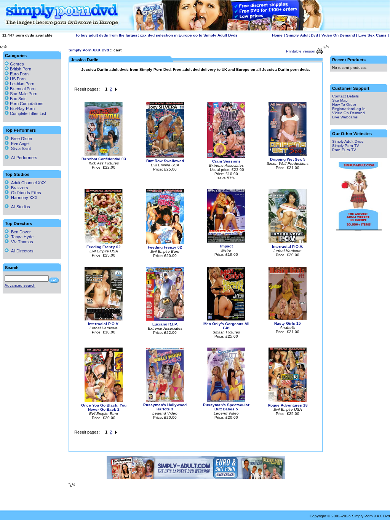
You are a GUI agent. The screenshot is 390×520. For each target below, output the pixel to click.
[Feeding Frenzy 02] (104, 242)
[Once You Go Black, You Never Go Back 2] (104, 401)
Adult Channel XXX (27, 182)
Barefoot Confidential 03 (104, 159)
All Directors (21, 251)
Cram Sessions (226, 161)
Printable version (301, 51)
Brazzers (18, 187)
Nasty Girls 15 (287, 323)
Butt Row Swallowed (165, 161)
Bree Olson (20, 138)
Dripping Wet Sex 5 (287, 159)
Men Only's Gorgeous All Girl (226, 326)
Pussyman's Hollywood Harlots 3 (165, 407)
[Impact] (226, 241)
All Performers (23, 157)
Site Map (340, 100)
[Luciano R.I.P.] (165, 319)
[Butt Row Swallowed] (165, 156)
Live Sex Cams (372, 35)
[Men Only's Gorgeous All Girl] (226, 319)
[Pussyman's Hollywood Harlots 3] (165, 400)
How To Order (344, 104)
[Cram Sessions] (226, 157)
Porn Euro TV (344, 150)
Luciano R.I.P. (165, 324)
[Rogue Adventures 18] (288, 401)
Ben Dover (20, 232)
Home (277, 35)
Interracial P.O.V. (287, 246)
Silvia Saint (20, 148)
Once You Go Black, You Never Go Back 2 (103, 407)
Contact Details (345, 96)
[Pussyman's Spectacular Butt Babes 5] (226, 400)
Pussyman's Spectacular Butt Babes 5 (226, 407)
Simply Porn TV (345, 146)
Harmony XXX (23, 197)
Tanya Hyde (21, 236)
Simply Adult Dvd (302, 35)
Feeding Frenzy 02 (103, 247)
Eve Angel (19, 143)
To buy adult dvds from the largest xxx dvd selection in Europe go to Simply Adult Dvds (156, 35)
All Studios (19, 206)
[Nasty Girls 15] (288, 319)
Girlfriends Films (25, 192)
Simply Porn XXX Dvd (89, 50)
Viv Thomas (21, 241)
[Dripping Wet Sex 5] (288, 155)
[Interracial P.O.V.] (288, 242)
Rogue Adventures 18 (288, 405)
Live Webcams (345, 117)
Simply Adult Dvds (347, 141)
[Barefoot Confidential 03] (104, 154)
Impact (226, 246)
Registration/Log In (349, 109)
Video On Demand (338, 35)
